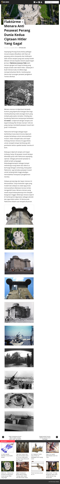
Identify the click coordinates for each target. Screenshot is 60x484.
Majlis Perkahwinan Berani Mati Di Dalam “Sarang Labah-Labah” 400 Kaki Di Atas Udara (15, 438)
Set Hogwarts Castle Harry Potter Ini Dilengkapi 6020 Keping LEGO (37, 456)
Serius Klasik (8, 17)
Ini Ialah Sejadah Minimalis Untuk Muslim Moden (7, 455)
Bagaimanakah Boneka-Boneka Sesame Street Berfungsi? (45, 438)
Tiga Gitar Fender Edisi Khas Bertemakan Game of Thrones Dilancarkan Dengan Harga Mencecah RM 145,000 (22, 457)
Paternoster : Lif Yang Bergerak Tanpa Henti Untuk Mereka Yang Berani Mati (51, 475)
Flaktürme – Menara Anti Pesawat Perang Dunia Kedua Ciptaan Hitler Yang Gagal (17, 32)
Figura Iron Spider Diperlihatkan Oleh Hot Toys (52, 455)
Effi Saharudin (22, 47)
